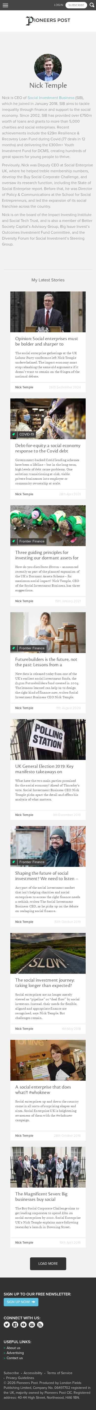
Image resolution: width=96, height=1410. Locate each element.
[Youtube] (23, 1325)
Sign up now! (19, 1302)
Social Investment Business (51, 97)
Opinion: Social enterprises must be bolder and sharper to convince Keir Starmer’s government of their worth (46, 347)
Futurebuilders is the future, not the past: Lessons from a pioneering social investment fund (46, 667)
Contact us (15, 1358)
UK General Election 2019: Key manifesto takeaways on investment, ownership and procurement (44, 774)
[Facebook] (15, 1325)
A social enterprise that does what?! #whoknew (43, 1089)
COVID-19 (26, 434)
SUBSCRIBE (76, 5)
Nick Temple (24, 387)
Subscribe (11, 1373)
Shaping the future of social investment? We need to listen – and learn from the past (46, 878)
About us (13, 1348)
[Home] (48, 21)
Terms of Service (59, 1373)
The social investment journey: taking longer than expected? (45, 982)
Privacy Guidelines (20, 1378)
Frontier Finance (32, 541)
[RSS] (40, 1325)
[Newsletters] (32, 1325)
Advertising (15, 1353)
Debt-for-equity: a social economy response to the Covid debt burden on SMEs (47, 451)
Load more (48, 1264)
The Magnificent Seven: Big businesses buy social (41, 1196)
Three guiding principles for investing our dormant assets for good (47, 558)
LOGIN (58, 5)
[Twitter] (7, 1325)
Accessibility (33, 1373)
